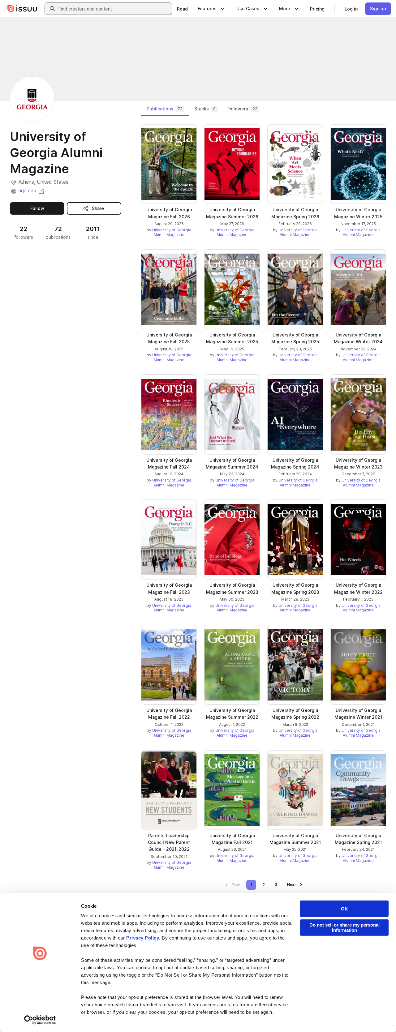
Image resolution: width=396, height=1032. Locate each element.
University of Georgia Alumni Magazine (171, 232)
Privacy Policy (142, 937)
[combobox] (113, 9)
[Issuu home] (22, 8)
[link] (182, 8)
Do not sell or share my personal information (344, 927)
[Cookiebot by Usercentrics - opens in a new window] (40, 1020)
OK (344, 908)
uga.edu (32, 190)
